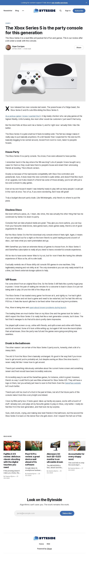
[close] (86, 2)
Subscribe (79, 11)
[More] (23, 10)
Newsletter (8, 11)
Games (7, 23)
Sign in (68, 11)
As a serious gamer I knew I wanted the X (23, 116)
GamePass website (73, 383)
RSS (48, 544)
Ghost (49, 549)
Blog (17, 11)
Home (41, 544)
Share (79, 47)
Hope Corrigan (18, 46)
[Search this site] (60, 10)
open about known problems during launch (47, 307)
